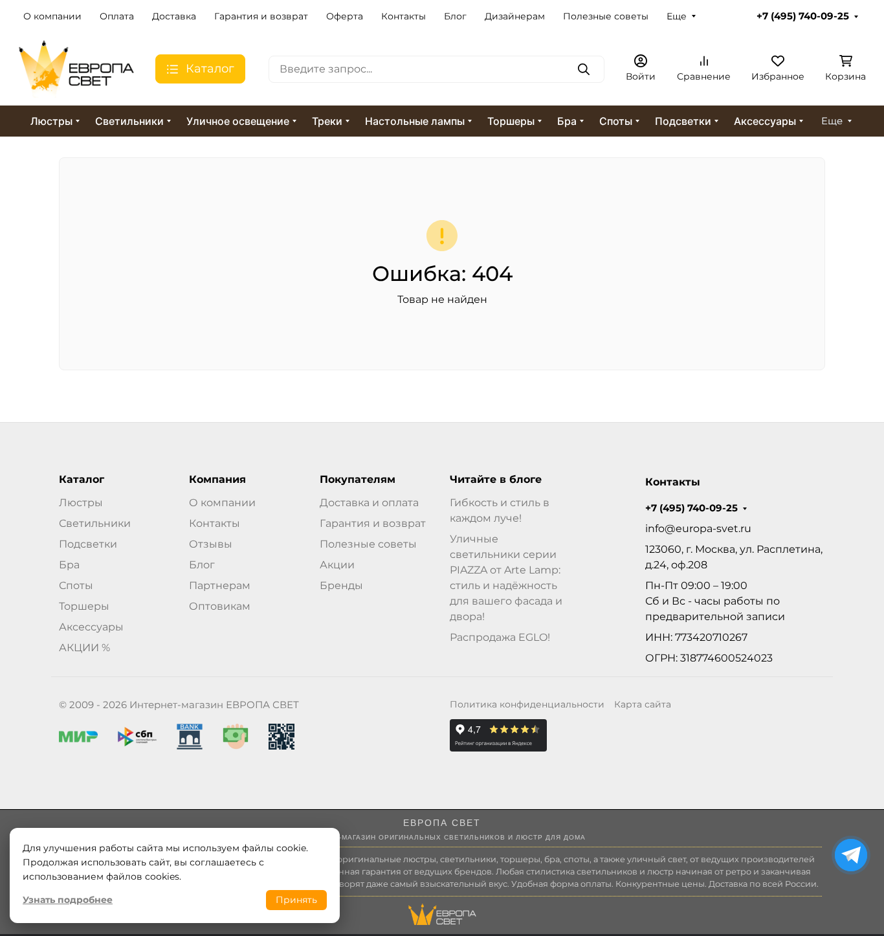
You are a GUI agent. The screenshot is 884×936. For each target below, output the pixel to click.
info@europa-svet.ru (698, 528)
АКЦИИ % (84, 647)
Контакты (403, 16)
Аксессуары (765, 121)
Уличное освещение (237, 121)
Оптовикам (219, 606)
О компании (52, 16)
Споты (615, 121)
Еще (677, 16)
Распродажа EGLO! (500, 637)
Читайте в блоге (496, 479)
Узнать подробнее (68, 900)
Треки (327, 121)
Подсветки (683, 121)
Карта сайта (642, 704)
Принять (296, 900)
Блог (455, 16)
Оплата (117, 16)
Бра (567, 121)
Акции (337, 565)
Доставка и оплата (369, 502)
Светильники (129, 121)
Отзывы (210, 544)
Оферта (344, 16)
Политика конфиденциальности (527, 704)
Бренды (341, 585)
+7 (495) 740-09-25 (803, 16)
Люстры (51, 121)
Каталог (81, 479)
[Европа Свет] (76, 68)
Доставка (174, 16)
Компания (217, 479)
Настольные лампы (415, 121)
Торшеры (511, 121)
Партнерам (219, 585)
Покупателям (357, 479)
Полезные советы (605, 16)
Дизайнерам (515, 16)
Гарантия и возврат (261, 16)
